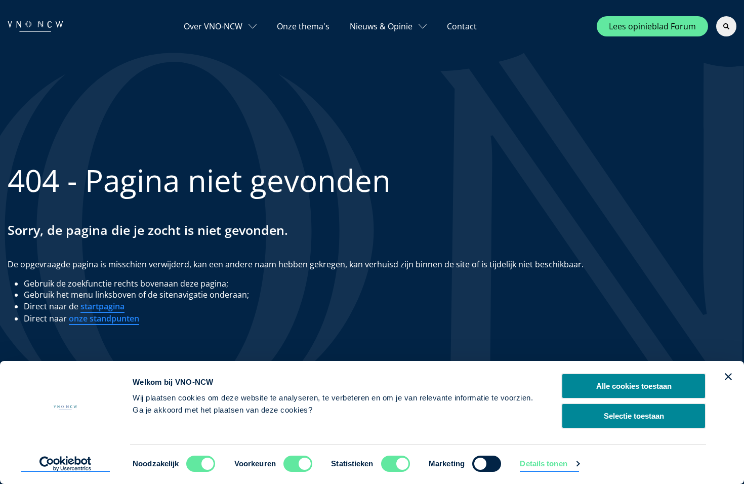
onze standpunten (104, 318)
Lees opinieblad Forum (652, 26)
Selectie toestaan (634, 416)
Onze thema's (303, 26)
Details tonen (543, 463)
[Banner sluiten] (728, 376)
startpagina (102, 306)
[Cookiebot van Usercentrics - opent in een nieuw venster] (65, 464)
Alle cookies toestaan (634, 386)
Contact (462, 26)
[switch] (297, 464)
